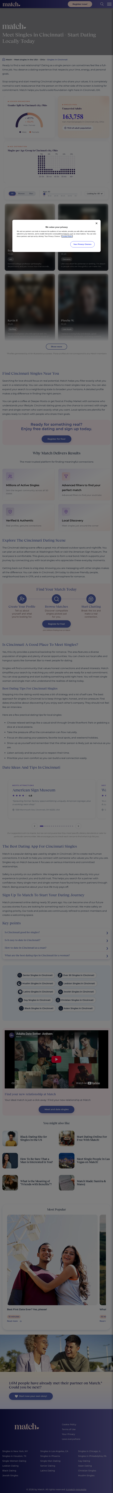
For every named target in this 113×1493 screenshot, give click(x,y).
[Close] (96, 223)
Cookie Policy (67, 236)
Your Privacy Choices (82, 244)
